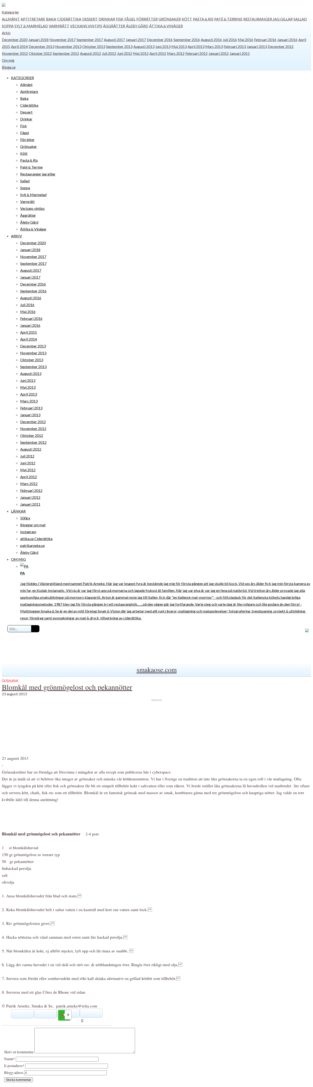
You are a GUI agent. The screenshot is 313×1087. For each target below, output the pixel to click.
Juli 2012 (109, 53)
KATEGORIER (22, 77)
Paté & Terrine (228, 19)
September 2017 (90, 39)
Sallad (300, 19)
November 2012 (15, 53)
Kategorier (10, 12)
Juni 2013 (162, 46)
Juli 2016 (230, 39)
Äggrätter (114, 26)
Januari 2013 (257, 46)
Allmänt (11, 19)
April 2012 (157, 53)
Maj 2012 (140, 53)
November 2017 (62, 39)
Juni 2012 (124, 53)
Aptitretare (33, 19)
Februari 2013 (235, 46)
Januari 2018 (38, 39)
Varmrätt (59, 26)
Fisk (120, 19)
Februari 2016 (265, 39)
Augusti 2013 (143, 46)
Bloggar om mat (33, 525)
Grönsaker (170, 19)
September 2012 (66, 53)
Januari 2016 (287, 39)
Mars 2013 (214, 46)
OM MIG (18, 559)
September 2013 (119, 46)
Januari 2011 (240, 53)
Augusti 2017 (114, 39)
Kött (187, 19)
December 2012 (281, 46)
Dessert (90, 19)
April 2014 (19, 46)
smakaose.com (157, 669)
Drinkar (107, 19)
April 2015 (28, 332)
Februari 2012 (196, 53)
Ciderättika (69, 19)
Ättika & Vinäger (166, 26)
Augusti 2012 (90, 53)
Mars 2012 (175, 53)
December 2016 (160, 39)
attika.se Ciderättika (36, 538)
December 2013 (41, 46)
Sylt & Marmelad (31, 26)
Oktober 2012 (40, 53)
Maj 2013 (179, 46)
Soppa (8, 26)
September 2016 (186, 39)
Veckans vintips (86, 26)
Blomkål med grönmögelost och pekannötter (67, 687)
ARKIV (16, 236)
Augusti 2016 (211, 39)
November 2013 (68, 46)
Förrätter (147, 19)
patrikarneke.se (32, 545)
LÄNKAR (18, 511)
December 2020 (14, 39)
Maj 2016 (245, 39)
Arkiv (6, 33)
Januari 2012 (219, 53)
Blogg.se (9, 67)
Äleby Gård (137, 26)
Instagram (28, 532)
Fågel (129, 19)
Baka (51, 19)
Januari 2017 (136, 39)
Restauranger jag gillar (268, 19)
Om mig (8, 60)
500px (25, 518)
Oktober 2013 (93, 46)
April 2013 (196, 46)
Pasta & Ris (203, 19)
